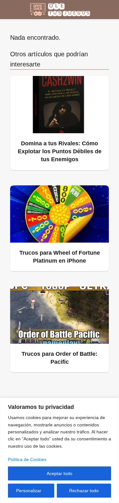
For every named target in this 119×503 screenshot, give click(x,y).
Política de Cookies (27, 459)
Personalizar (28, 490)
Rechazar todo (84, 490)
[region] (59, 450)
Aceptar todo (59, 473)
